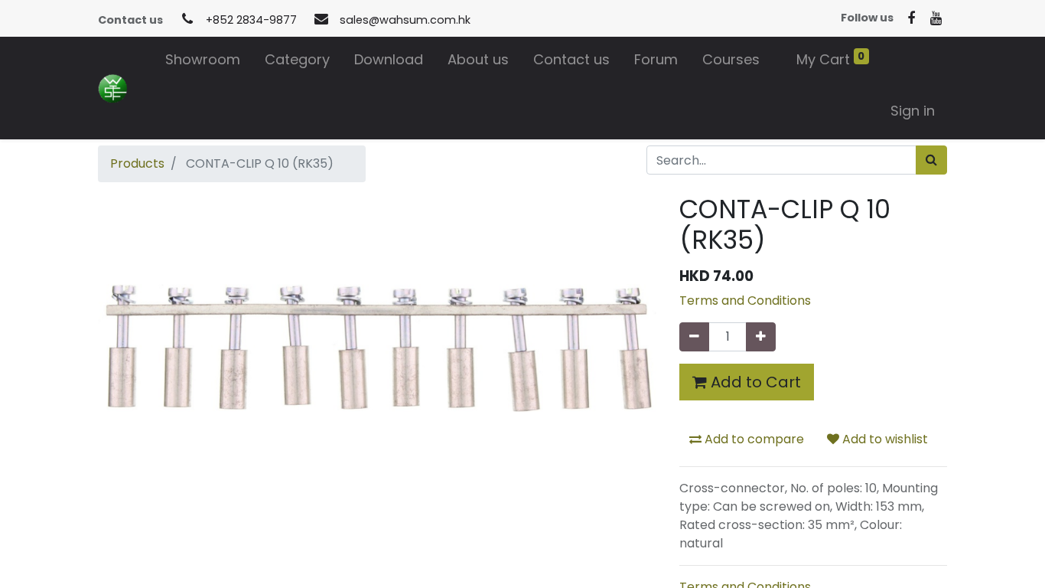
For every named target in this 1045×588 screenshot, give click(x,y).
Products (137, 163)
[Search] (931, 160)
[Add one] (761, 336)
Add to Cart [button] (754, 382)
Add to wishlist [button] (883, 439)
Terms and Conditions (745, 300)
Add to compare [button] (753, 439)
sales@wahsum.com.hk (405, 20)
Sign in (912, 110)
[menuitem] (202, 62)
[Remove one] (694, 336)
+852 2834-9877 (251, 20)
